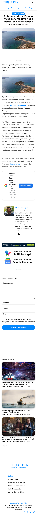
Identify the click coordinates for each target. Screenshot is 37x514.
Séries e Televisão (18, 13)
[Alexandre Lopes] (9, 220)
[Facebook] (16, 233)
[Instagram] (27, 512)
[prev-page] (3, 446)
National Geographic (18, 105)
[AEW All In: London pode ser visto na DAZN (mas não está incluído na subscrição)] (18, 371)
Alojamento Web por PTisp (18, 503)
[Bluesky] (31, 512)
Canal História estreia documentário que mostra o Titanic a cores (16, 411)
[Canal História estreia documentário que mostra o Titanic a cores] (18, 399)
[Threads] (34, 512)
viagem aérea (15, 164)
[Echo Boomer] (10, 2)
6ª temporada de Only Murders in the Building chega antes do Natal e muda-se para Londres (18, 439)
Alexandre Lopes (16, 24)
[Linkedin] (19, 233)
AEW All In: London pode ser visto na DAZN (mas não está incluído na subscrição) (17, 383)
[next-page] (6, 446)
